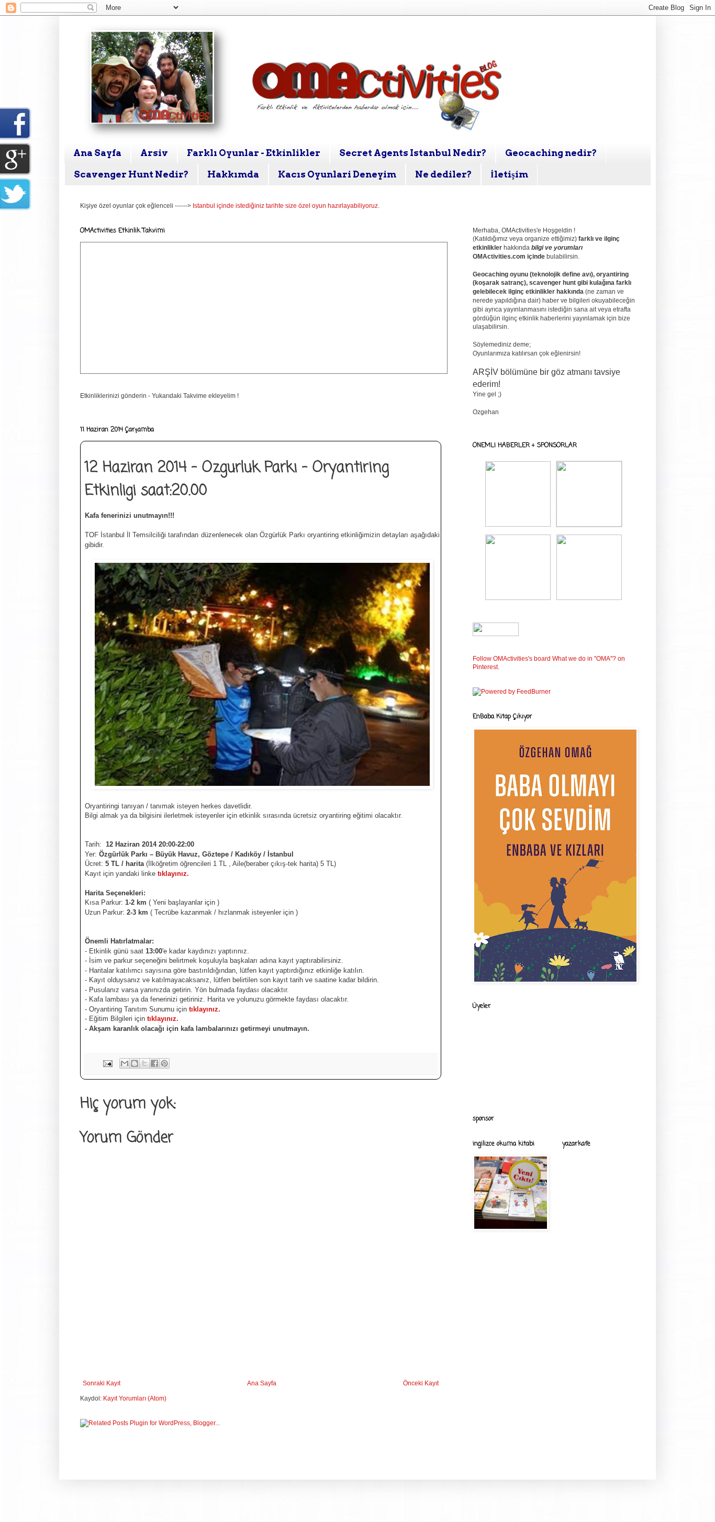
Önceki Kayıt (421, 1383)
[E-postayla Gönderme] (107, 1063)
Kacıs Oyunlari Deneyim (337, 174)
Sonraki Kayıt (101, 1383)
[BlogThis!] (134, 1063)
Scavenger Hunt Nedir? (131, 174)
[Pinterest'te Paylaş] (164, 1063)
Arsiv (154, 153)
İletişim (509, 174)
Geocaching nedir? (551, 153)
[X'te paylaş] (144, 1063)
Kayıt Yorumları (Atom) (134, 1398)
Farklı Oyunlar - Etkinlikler (253, 153)
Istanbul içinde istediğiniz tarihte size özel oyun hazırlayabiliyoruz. (286, 205)
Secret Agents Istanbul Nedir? (412, 153)
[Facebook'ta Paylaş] (154, 1063)
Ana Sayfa (97, 153)
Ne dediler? (443, 174)
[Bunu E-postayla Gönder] (124, 1063)
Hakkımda (233, 174)
